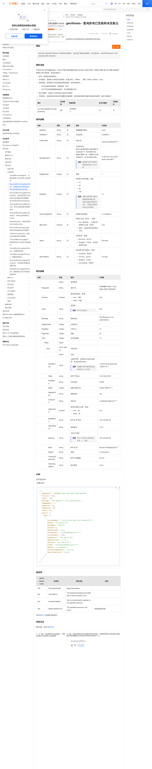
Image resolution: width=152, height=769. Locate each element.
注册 (139, 3)
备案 (128, 3)
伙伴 (60, 3)
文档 (123, 3)
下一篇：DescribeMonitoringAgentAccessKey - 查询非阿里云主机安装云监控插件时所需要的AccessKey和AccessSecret (93, 635)
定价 (48, 3)
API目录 (72, 15)
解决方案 (36, 3)
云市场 (54, 3)
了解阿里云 (73, 3)
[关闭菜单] (3, 3)
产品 (28, 3)
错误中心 (42, 615)
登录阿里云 (33, 36)
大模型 (22, 3)
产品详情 (104, 34)
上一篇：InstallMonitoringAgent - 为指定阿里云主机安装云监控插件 (50, 635)
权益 (42, 3)
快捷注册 (14, 36)
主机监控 (80, 15)
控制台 (134, 3)
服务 (65, 3)
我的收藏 (115, 34)
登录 (147, 3)
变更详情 (50, 627)
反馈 (82, 645)
